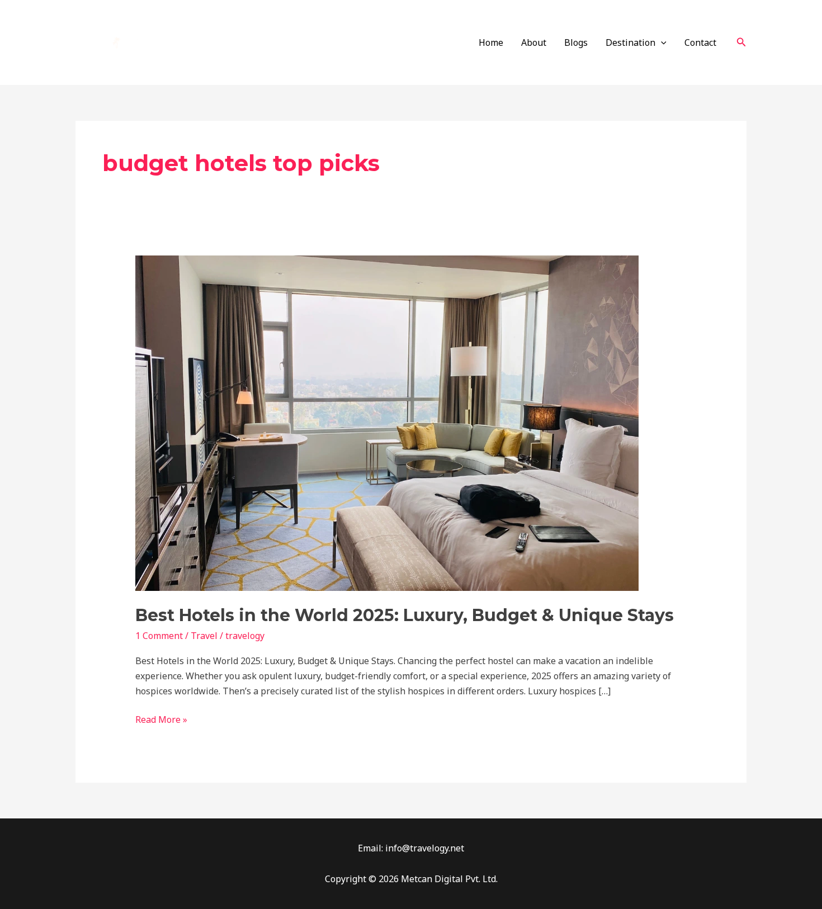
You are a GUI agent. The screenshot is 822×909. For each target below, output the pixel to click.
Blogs (576, 42)
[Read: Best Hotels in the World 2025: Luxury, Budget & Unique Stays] (387, 422)
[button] (741, 42)
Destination (630, 42)
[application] (661, 42)
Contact (700, 42)
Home (491, 42)
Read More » (161, 719)
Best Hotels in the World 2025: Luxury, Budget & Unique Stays (404, 615)
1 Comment (159, 635)
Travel (204, 635)
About (533, 42)
